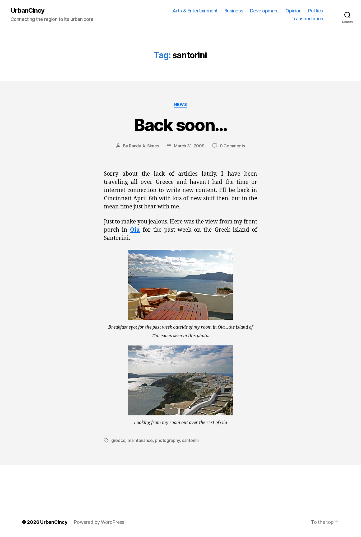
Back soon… (180, 125)
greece (118, 440)
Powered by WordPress (99, 522)
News (180, 104)
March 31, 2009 (189, 145)
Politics (315, 10)
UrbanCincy (27, 10)
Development (264, 10)
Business (233, 10)
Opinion (293, 10)
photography (167, 440)
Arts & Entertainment (195, 10)
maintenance (140, 440)
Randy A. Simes (144, 145)
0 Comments (232, 145)
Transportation (307, 18)
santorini (190, 440)
